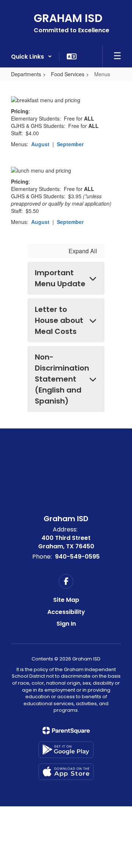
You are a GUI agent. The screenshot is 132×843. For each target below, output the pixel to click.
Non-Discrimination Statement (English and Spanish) (62, 379)
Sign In (66, 623)
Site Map (66, 600)
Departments (26, 74)
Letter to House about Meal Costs (59, 320)
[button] (31, 56)
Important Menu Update (60, 278)
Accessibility (66, 612)
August (40, 144)
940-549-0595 (77, 556)
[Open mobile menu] (117, 56)
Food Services (67, 74)
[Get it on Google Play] (66, 749)
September (70, 144)
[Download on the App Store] (66, 771)
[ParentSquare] (66, 730)
